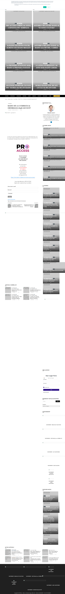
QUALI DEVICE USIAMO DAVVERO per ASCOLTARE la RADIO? (17, 552)
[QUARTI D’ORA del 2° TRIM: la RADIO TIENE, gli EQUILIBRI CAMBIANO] (8, 297)
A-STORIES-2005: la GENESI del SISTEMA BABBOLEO (51, 291)
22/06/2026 (17, 69)
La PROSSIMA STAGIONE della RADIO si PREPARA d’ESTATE (18, 66)
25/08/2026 (13, 561)
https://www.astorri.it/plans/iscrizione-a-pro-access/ (23, 177)
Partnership (47, 506)
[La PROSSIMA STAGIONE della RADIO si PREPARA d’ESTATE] (18, 61)
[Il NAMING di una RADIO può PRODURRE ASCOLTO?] (26, 290)
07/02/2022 (45, 197)
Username (45, 379)
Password (9, 189)
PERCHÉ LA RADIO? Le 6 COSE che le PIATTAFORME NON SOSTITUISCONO (17, 559)
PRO (16, 294)
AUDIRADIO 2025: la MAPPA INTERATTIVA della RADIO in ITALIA (35, 559)
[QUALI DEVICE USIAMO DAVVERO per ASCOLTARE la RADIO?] (8, 552)
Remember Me (46, 387)
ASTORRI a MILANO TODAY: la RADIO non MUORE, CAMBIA (46, 46)
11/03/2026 (45, 89)
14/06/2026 (44, 29)
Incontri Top (57, 557)
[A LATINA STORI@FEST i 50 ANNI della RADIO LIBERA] (46, 61)
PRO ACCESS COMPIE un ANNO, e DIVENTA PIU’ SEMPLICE (18, 26)
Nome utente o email (12, 186)
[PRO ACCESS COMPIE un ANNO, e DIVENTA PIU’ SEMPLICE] (18, 21)
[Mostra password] (36, 191)
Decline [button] (49, 7)
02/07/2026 (16, 49)
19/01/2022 (45, 207)
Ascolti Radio (10, 103)
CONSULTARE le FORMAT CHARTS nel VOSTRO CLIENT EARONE (50, 541)
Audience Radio (14, 549)
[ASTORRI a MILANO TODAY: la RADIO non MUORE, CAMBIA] (46, 41)
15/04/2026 (44, 69)
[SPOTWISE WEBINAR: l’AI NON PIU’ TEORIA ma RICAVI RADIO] (18, 81)
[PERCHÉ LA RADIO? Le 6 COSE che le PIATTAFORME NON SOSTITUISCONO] (8, 559)
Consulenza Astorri (33, 556)
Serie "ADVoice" (20, 557)
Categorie (44, 404)
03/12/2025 (45, 179)
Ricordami (10, 193)
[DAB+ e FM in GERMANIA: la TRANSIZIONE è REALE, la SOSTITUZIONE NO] (27, 552)
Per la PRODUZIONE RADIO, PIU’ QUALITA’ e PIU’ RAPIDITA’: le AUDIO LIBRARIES (51, 509)
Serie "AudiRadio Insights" (15, 295)
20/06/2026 (17, 89)
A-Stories (45, 193)
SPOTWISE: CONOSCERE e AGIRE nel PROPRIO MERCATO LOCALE (49, 498)
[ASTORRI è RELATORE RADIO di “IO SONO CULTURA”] (46, 21)
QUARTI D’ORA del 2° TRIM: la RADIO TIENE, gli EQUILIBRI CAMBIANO (17, 297)
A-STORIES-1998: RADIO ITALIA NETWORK (53, 270)
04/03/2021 (45, 239)
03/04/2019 (45, 271)
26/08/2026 (17, 29)
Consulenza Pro (14, 557)
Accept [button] (45, 7)
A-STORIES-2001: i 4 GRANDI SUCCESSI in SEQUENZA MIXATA (51, 195)
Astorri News (45, 23)
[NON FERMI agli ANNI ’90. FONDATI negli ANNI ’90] (45, 559)
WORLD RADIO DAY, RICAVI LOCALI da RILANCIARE (46, 86)
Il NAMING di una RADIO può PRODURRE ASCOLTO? (35, 290)
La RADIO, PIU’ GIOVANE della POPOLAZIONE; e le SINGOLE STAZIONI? (34, 297)
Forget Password (46, 392)
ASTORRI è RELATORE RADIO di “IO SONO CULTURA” (46, 26)
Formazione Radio (49, 193)
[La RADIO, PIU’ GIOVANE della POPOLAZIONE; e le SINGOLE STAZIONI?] (26, 297)
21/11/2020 (45, 250)
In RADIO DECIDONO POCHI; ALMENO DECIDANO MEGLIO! (18, 46)
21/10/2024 (45, 522)
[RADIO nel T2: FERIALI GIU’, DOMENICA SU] (8, 290)
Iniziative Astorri (19, 23)
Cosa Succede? (32, 550)
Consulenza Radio (38, 556)
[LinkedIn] (51, 122)
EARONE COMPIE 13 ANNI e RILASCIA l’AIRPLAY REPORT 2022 (50, 530)
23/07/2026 (13, 299)
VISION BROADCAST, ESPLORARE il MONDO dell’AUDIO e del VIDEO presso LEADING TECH (49, 519)
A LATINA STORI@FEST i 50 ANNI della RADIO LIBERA (46, 66)
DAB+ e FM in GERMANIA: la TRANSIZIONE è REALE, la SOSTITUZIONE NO (35, 552)
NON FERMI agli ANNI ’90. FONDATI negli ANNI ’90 (53, 559)
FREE (15, 23)
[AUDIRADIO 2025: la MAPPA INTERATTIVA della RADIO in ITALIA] (27, 559)
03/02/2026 (45, 511)
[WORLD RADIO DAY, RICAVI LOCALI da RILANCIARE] (46, 81)
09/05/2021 (45, 218)
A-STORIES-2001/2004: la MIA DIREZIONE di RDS (50, 216)
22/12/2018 (45, 282)
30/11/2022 (45, 543)
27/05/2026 (44, 49)
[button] (52, 96)
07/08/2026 (32, 292)
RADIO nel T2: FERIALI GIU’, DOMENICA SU (17, 290)
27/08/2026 (32, 554)
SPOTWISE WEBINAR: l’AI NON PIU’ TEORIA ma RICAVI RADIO (18, 86)
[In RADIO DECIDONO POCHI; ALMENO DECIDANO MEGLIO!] (18, 41)
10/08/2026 (13, 292)
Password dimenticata (11, 199)
